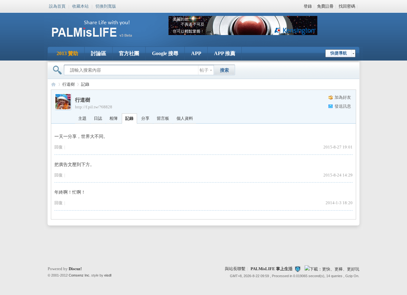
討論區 (98, 53)
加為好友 (343, 97)
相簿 (113, 118)
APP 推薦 (224, 53)
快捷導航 (338, 53)
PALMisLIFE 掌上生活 (272, 268)
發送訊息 (343, 106)
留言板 (163, 118)
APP (196, 53)
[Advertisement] (203, 246)
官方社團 (129, 53)
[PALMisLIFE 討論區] (98, 39)
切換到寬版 (105, 6)
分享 (145, 118)
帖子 (204, 70)
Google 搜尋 (165, 53)
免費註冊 (325, 6)
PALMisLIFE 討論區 (53, 84)
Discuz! (75, 268)
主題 (82, 118)
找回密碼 (347, 6)
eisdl (107, 275)
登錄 (308, 6)
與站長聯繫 (235, 268)
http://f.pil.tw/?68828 (93, 106)
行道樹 (68, 84)
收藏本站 (80, 6)
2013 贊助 (67, 53)
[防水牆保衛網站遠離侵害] (297, 268)
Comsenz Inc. (79, 275)
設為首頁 (57, 6)
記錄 (85, 84)
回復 (58, 147)
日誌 (98, 118)
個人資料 (184, 118)
